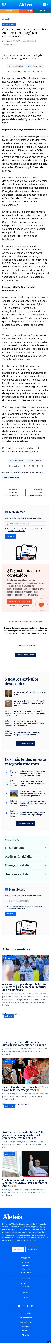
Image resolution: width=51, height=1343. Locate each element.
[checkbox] (5, 529)
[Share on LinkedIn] (29, 71)
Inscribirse (10, 536)
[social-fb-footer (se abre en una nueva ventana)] (23, 1306)
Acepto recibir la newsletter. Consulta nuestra (24, 530)
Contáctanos (25, 1331)
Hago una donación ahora (18, 601)
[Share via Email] (38, 71)
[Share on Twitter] (34, 71)
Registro (9, 11)
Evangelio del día (17, 865)
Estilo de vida (25, 1269)
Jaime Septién (28, 41)
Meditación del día (18, 857)
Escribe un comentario (25, 655)
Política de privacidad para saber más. (24, 530)
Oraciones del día (17, 874)
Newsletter (25, 1283)
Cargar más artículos (25, 743)
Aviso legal (25, 1326)
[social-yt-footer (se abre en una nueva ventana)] (19, 1306)
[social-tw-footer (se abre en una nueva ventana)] (28, 1306)
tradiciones (9, 1016)
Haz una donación (25, 1318)
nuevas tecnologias (11, 477)
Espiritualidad (25, 1266)
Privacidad (25, 1335)
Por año (25, 1297)
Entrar (33, 645)
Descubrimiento (25, 1272)
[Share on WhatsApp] (42, 71)
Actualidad (6, 19)
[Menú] (9, 4)
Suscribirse (18, 1249)
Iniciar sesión (32, 1249)
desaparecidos (10, 958)
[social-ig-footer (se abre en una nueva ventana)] (32, 1306)
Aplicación (25, 1286)
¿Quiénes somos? (25, 1322)
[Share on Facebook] (25, 71)
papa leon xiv (9, 1061)
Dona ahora (24, 11)
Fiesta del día (14, 848)
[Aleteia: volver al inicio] (25, 4)
